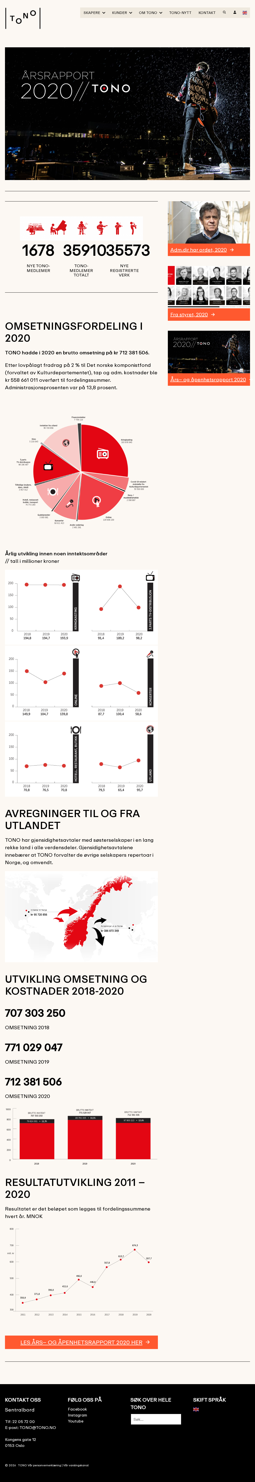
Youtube (75, 1420)
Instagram (77, 1415)
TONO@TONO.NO (37, 1427)
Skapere (92, 12)
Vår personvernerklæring (44, 1465)
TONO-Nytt (180, 12)
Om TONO (148, 12)
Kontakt (207, 12)
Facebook (77, 1409)
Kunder (119, 12)
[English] (245, 12)
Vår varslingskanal (76, 1465)
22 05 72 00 (23, 1421)
